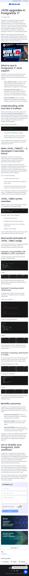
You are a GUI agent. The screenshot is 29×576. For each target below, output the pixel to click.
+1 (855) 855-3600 (16, 1)
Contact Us (25, 1)
